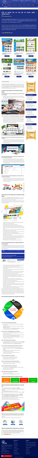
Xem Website (7, 76)
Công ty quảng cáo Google (29, 99)
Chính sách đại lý (22, 0)
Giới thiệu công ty (15, 442)
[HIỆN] (8, 81)
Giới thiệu (34, 1)
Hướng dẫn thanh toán (27, 0)
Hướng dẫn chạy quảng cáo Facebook (31, 105)
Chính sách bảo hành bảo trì (16, 453)
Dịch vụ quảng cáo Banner (29, 112)
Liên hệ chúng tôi (34, 0)
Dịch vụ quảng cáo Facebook (30, 106)
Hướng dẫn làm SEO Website (30, 121)
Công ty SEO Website (29, 118)
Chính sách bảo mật (28, 453)
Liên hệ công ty (15, 447)
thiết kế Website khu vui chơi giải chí (29, 25)
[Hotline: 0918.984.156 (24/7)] (2, 456)
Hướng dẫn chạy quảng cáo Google (30, 96)
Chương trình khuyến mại (15, 0)
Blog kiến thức (5, 6)
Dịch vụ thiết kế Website (29, 127)
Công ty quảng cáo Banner (29, 111)
